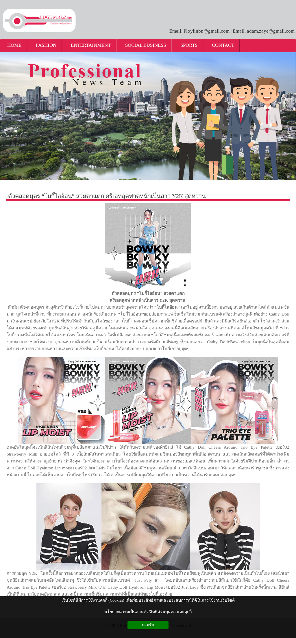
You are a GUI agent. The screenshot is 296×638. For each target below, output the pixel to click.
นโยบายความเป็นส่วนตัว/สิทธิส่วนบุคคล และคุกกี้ (148, 612)
